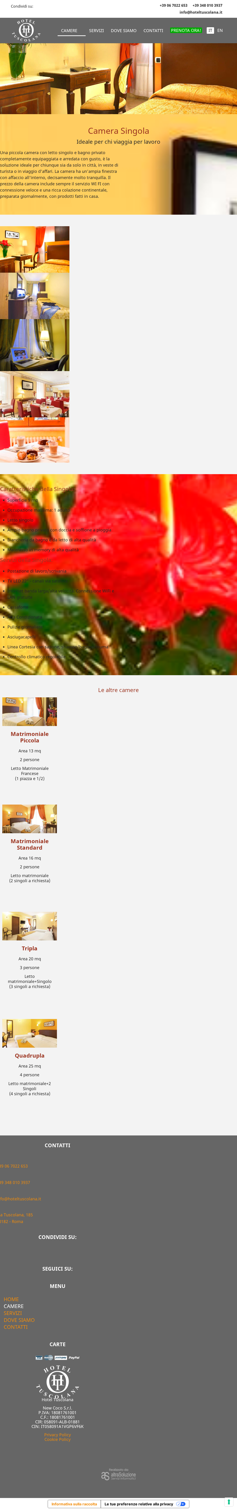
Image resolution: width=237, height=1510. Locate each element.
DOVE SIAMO (124, 30)
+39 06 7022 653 (173, 5)
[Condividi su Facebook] (36, 5)
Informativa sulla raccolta (74, 1504)
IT (210, 30)
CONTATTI (153, 30)
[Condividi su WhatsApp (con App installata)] (52, 5)
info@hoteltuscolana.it (201, 12)
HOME (11, 1299)
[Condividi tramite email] (57, 5)
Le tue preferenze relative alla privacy (139, 1504)
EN (220, 30)
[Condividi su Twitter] (40, 5)
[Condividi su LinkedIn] (48, 5)
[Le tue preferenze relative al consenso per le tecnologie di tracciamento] (229, 1502)
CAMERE (69, 30)
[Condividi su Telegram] (44, 5)
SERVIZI (96, 30)
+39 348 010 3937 (207, 5)
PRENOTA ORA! (186, 30)
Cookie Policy (57, 1439)
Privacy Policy (57, 1434)
